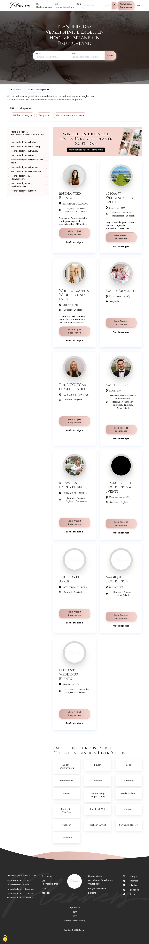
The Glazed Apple (69, 579)
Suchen (110, 55)
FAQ (44, 888)
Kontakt (46, 892)
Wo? (73, 53)
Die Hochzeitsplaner (50, 882)
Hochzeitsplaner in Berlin (23, 142)
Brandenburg (66, 780)
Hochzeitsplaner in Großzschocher (20, 185)
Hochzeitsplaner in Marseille (20, 897)
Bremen (98, 780)
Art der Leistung (21, 115)
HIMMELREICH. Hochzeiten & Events (119, 487)
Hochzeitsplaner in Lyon (18, 885)
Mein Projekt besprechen (74, 233)
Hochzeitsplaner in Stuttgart (25, 167)
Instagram (134, 876)
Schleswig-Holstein (128, 824)
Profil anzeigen (74, 242)
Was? (38, 53)
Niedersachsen (128, 793)
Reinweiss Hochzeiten (70, 485)
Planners (16, 89)
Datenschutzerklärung (74, 920)
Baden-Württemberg (67, 766)
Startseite (47, 876)
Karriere (92, 892)
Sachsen (66, 824)
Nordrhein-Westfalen (66, 811)
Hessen (66, 793)
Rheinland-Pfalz (98, 809)
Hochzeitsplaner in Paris (18, 880)
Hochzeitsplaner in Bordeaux (20, 889)
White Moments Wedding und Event (74, 295)
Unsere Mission (95, 876)
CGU (74, 912)
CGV (74, 916)
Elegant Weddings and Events (119, 197)
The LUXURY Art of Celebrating (73, 387)
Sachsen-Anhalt (97, 824)
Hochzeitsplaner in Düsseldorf (26, 171)
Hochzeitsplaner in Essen (23, 190)
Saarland (128, 809)
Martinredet (118, 385)
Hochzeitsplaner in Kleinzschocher (20, 177)
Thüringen (67, 837)
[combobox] (89, 5)
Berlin (129, 764)
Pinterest (133, 880)
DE (138, 5)
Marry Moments (121, 291)
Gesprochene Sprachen (69, 115)
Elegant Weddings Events (68, 674)
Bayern (97, 764)
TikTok (132, 894)
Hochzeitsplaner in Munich (24, 150)
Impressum (74, 907)
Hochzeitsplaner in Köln (22, 155)
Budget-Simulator (97, 888)
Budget (43, 115)
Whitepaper (94, 883)
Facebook (134, 889)
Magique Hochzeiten (117, 579)
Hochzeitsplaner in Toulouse (20, 893)
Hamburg (129, 780)
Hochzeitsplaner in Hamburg (25, 146)
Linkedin (133, 885)
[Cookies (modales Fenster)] (5, 939)
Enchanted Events (70, 195)
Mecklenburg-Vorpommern (98, 795)
